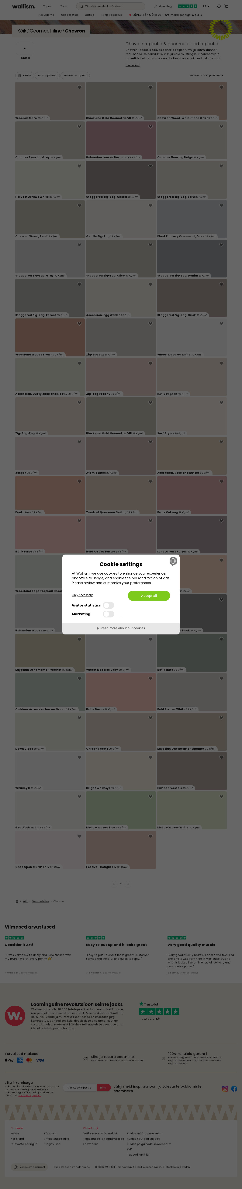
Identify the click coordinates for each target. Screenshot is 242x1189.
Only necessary (82, 595)
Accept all (149, 596)
